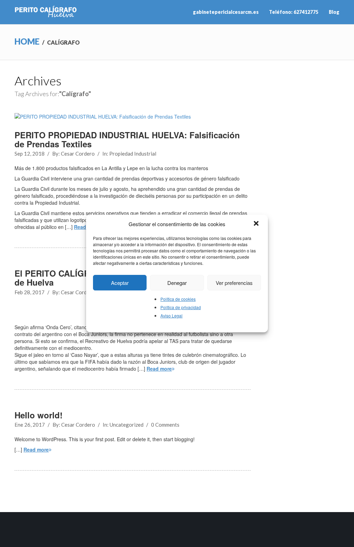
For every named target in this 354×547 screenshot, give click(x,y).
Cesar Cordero (78, 153)
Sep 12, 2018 (30, 153)
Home (27, 41)
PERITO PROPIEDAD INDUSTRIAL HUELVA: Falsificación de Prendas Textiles (127, 139)
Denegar (177, 282)
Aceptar (120, 282)
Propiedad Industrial (132, 153)
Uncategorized (126, 424)
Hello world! (39, 415)
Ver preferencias (234, 282)
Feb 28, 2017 (30, 292)
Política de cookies (178, 299)
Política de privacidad (180, 307)
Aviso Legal (171, 315)
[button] (257, 224)
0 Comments (165, 424)
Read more (159, 368)
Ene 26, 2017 (30, 424)
